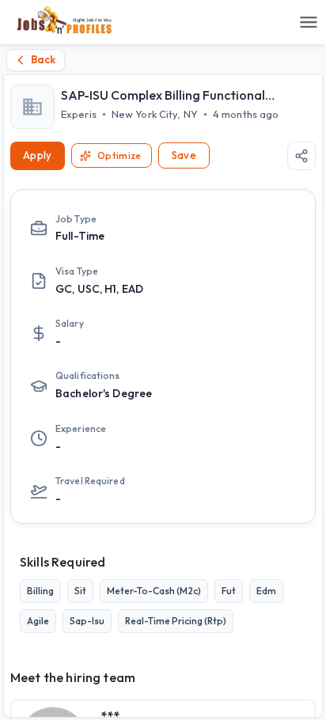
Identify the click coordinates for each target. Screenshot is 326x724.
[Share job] (301, 156)
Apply (37, 155)
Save (184, 155)
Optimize (119, 155)
